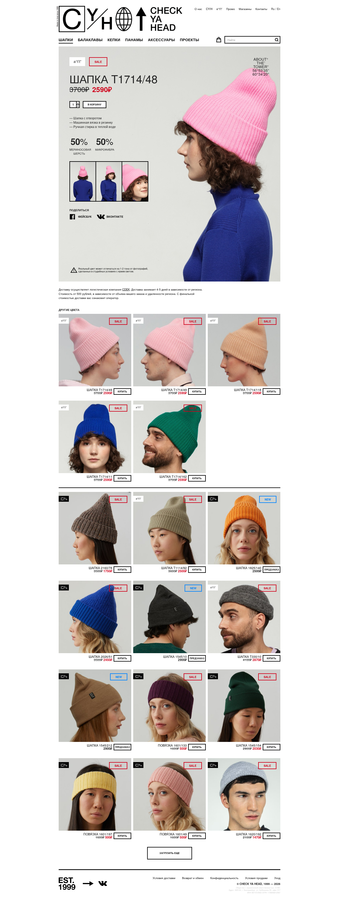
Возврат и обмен (193, 878)
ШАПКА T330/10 (249, 656)
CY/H (209, 9)
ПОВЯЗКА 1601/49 (173, 834)
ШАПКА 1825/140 (248, 568)
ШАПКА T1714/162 (173, 476)
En (278, 9)
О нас (198, 9)
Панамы (134, 39)
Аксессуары (161, 39)
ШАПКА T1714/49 (99, 390)
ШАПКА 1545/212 (99, 745)
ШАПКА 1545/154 (248, 745)
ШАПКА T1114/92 (174, 568)
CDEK (126, 289)
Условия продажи (256, 878)
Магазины (245, 9)
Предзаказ (271, 569)
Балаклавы (90, 39)
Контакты (261, 9)
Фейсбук (80, 217)
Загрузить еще (169, 853)
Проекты (189, 39)
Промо (230, 9)
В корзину (94, 104)
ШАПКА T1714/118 (247, 390)
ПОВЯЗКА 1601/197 (97, 834)
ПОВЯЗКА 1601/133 (172, 745)
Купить (122, 391)
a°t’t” (219, 9)
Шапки (66, 39)
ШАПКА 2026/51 (100, 656)
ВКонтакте (110, 217)
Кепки (114, 39)
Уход (277, 878)
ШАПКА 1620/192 (248, 834)
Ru (273, 9)
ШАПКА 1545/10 (175, 656)
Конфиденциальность (224, 878)
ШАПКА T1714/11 (99, 476)
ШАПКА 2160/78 (100, 568)
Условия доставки (164, 878)
